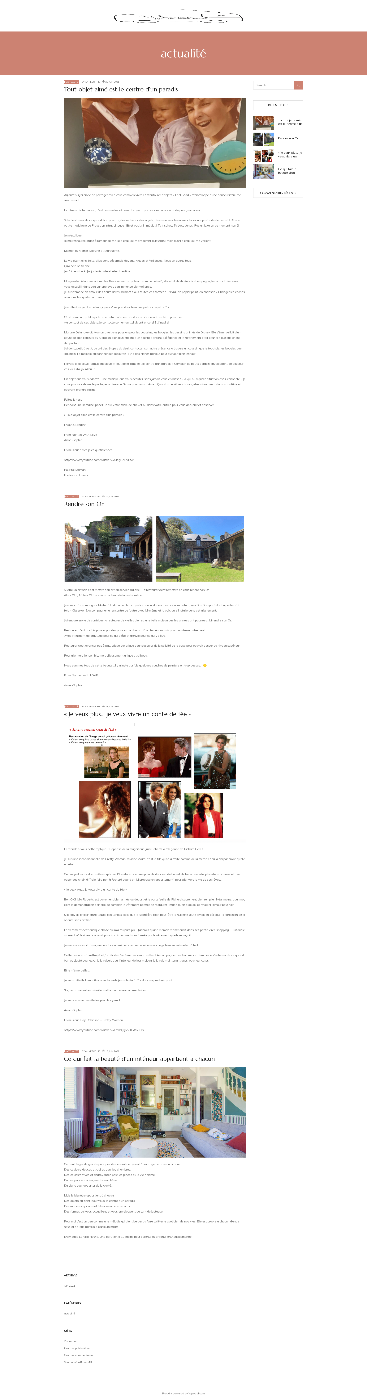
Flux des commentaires (78, 1355)
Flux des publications (77, 1348)
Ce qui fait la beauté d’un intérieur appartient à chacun (139, 1059)
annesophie (92, 81)
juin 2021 (69, 1285)
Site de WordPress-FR (78, 1362)
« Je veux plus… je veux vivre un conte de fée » (127, 714)
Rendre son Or (84, 504)
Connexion (70, 1341)
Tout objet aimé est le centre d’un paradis (121, 89)
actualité (72, 82)
